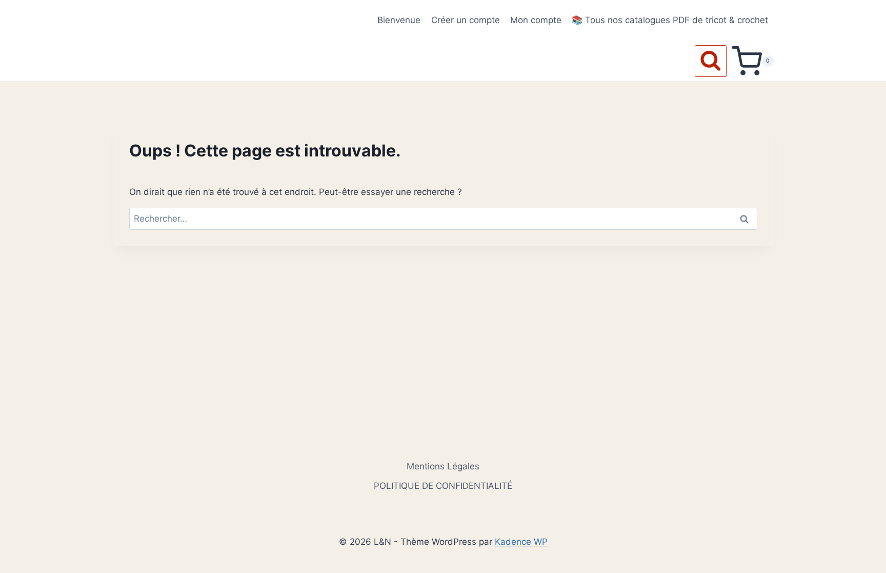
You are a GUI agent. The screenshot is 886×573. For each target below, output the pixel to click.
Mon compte (535, 20)
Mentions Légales (443, 466)
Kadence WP (521, 542)
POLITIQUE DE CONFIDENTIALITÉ (443, 486)
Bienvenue (398, 20)
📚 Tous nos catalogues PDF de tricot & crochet (670, 20)
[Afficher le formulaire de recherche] (711, 61)
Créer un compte (465, 20)
